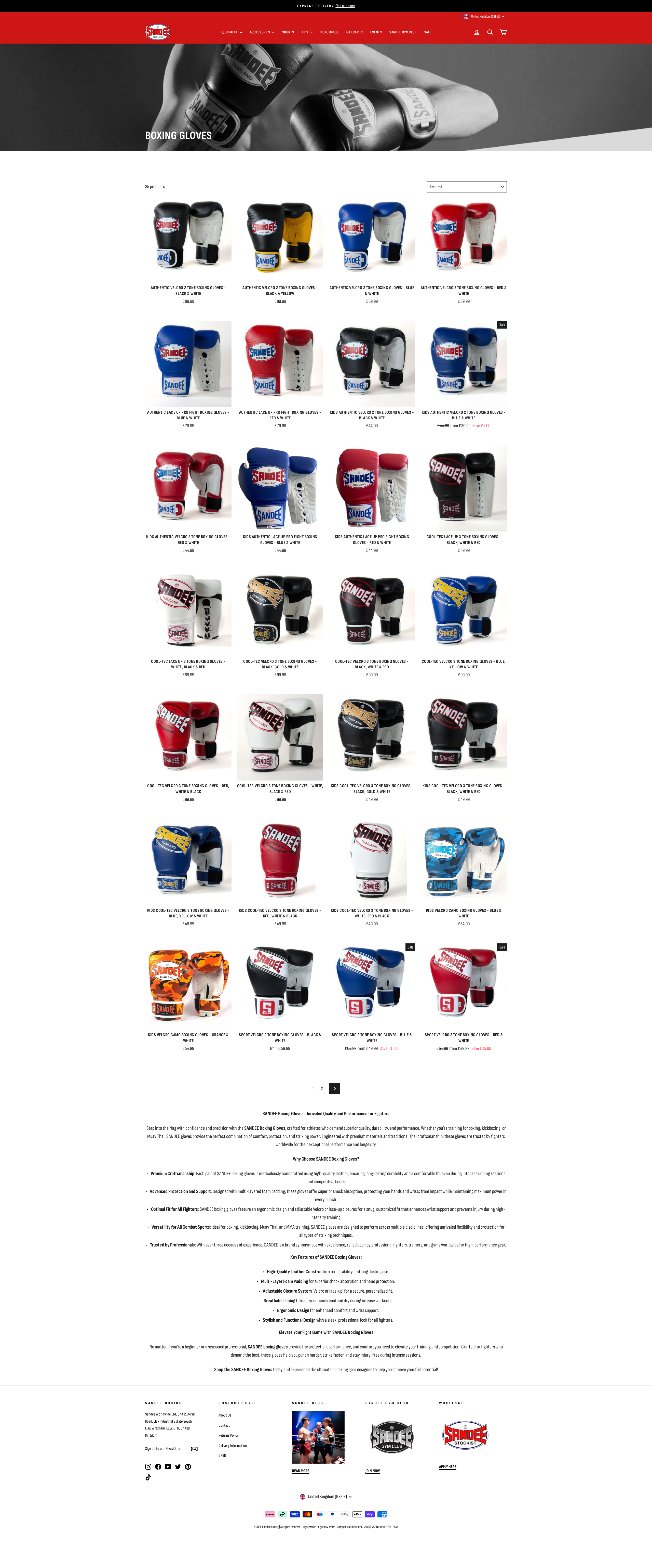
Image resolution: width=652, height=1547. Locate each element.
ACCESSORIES (260, 32)
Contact (224, 1425)
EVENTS (376, 32)
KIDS (305, 32)
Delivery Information (233, 1445)
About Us (225, 1415)
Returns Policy (228, 1435)
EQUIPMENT (229, 32)
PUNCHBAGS (329, 32)
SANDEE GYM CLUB (403, 32)
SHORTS (288, 32)
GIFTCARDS (354, 32)
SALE (428, 32)
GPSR (222, 1455)
